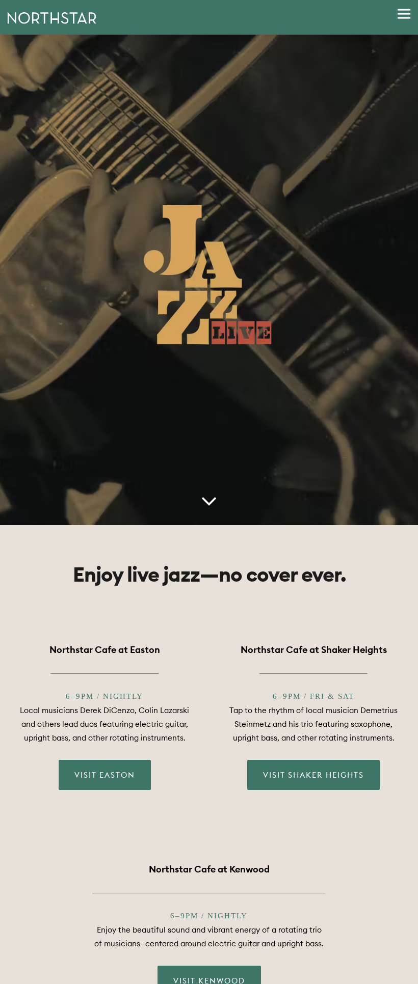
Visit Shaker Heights (313, 776)
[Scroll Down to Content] (209, 500)
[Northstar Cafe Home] (51, 17)
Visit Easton (104, 776)
